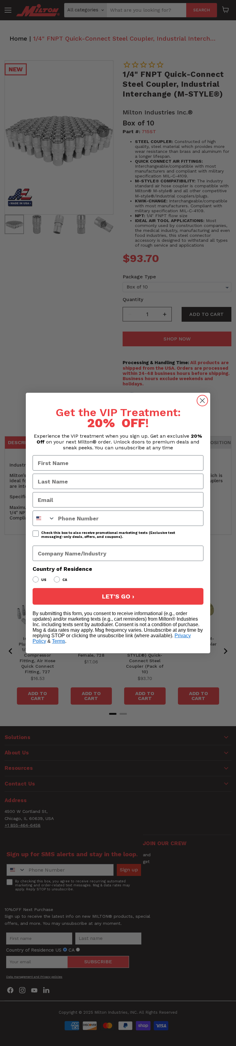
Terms (58, 641)
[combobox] (44, 518)
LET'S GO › (118, 596)
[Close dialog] (202, 400)
